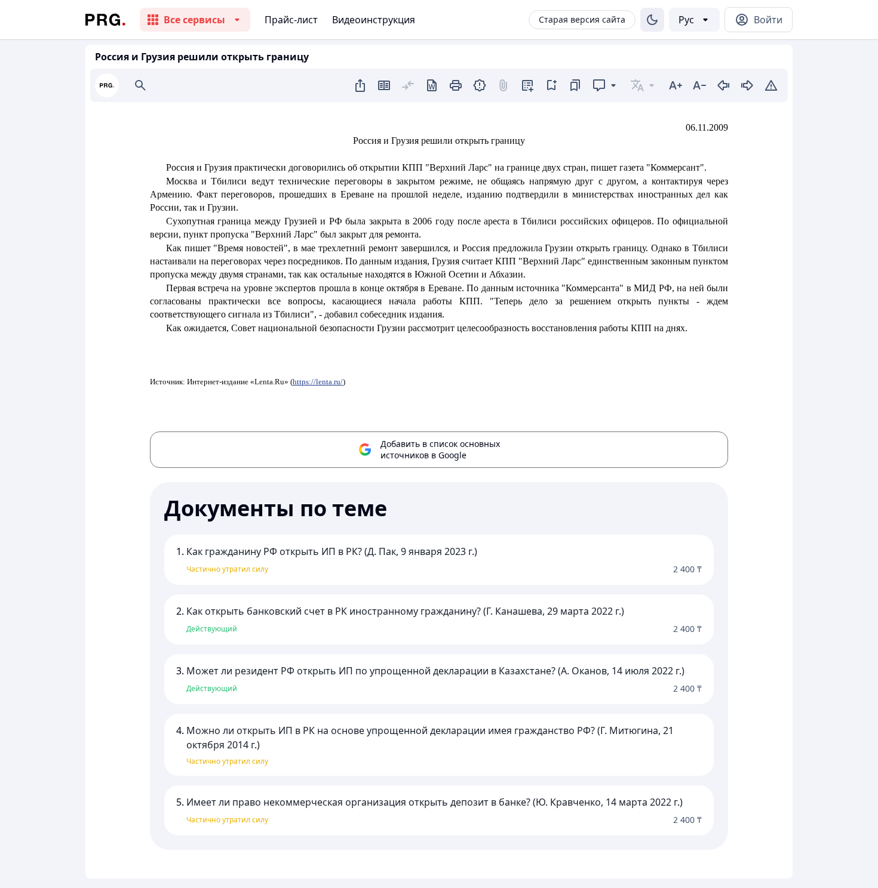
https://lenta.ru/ (318, 381)
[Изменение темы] (652, 20)
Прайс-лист (291, 19)
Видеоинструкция (373, 19)
